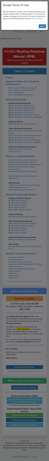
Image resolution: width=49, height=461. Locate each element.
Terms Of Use (36, 18)
